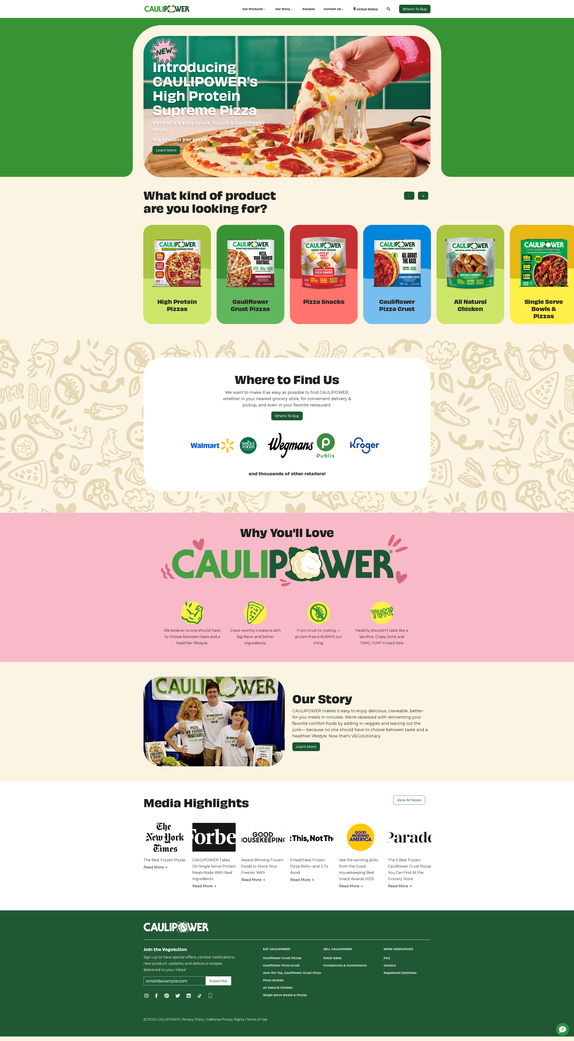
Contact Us (332, 9)
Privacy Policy (193, 1019)
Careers (390, 965)
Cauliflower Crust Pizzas (282, 958)
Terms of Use (257, 1019)
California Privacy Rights (225, 1019)
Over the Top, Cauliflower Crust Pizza (292, 973)
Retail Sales (332, 958)
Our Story (282, 9)
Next (423, 196)
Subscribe (218, 981)
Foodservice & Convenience (345, 965)
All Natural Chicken (278, 987)
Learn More (166, 150)
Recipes (308, 9)
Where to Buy (415, 9)
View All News (409, 800)
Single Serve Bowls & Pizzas (285, 995)
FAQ (387, 958)
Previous (409, 196)
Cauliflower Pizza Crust (281, 965)
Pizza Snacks (273, 980)
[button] (384, 9)
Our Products (252, 9)
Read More (154, 867)
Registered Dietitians (400, 973)
